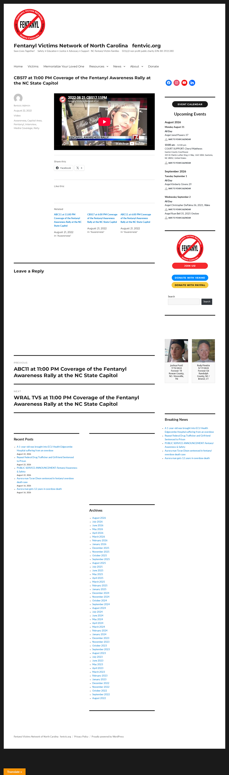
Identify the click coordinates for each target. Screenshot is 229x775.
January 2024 (99, 634)
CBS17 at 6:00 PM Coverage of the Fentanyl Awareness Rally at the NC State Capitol (102, 218)
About (134, 66)
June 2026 (97, 525)
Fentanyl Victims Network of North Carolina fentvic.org (87, 46)
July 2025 (97, 567)
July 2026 (97, 522)
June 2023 (97, 661)
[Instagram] (177, 83)
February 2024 (100, 631)
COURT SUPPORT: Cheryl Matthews (183, 149)
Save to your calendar (179, 139)
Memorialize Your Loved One (63, 66)
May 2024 (97, 619)
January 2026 (99, 544)
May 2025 (97, 574)
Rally (36, 128)
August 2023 (99, 653)
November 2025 (100, 552)
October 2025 (99, 556)
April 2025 (97, 578)
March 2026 (98, 537)
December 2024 (100, 593)
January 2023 (99, 679)
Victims (33, 66)
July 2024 (97, 612)
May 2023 (97, 664)
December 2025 (100, 548)
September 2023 (101, 649)
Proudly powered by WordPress (108, 737)
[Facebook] (169, 83)
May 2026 (97, 529)
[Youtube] (184, 83)
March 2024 (98, 627)
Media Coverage (23, 128)
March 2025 (98, 582)
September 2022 (101, 694)
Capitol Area (34, 120)
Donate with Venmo (190, 277)
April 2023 (97, 668)
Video (17, 115)
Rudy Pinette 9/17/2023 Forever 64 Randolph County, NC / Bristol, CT (203, 372)
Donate (153, 66)
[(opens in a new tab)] (112, 441)
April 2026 (97, 533)
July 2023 (97, 657)
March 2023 (98, 672)
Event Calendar (190, 104)
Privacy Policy (81, 737)
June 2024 (97, 616)
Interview (30, 124)
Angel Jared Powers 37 (176, 135)
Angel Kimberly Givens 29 (178, 184)
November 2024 (100, 597)
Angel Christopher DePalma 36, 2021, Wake (187, 205)
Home (18, 66)
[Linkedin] (192, 83)
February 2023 (100, 676)
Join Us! (190, 265)
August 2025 (99, 563)
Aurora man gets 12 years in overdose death (39, 489)
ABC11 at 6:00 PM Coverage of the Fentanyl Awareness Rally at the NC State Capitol (136, 218)
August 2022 (99, 698)
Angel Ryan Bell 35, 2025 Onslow (182, 214)
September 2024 (101, 604)
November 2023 (100, 642)
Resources (96, 66)
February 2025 (100, 586)
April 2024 (97, 623)
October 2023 (99, 646)
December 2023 (100, 638)
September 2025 (101, 559)
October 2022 (99, 691)
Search (171, 297)
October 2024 (99, 601)
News (117, 66)
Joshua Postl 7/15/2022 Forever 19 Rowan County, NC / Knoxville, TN (176, 372)
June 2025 (97, 571)
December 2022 (100, 683)
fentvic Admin (22, 105)
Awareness (20, 120)
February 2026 (100, 540)
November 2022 (100, 687)
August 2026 (99, 518)
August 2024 (99, 608)
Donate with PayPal (190, 285)
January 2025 (99, 589)
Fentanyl (19, 124)
